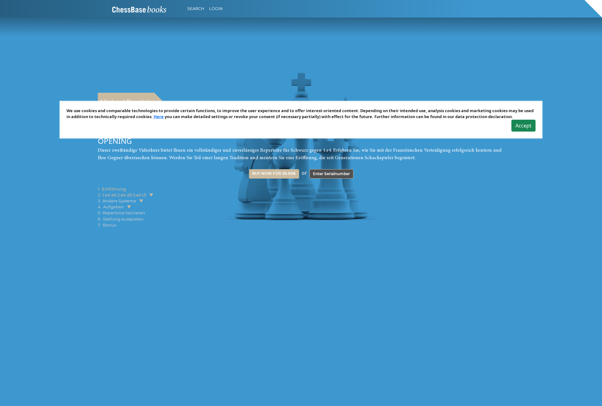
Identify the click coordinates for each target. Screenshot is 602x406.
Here (159, 116)
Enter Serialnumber (331, 173)
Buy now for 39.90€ (274, 173)
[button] (151, 195)
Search (195, 8)
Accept (523, 125)
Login (216, 8)
